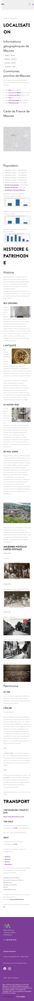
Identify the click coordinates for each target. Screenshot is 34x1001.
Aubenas (7, 856)
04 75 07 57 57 (11, 940)
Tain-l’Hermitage (13, 100)
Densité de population (12, 185)
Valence (7, 861)
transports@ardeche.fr (17, 899)
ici (4, 907)
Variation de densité (11, 187)
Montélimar (8, 864)
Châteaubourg (13, 103)
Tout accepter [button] (20, 996)
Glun (10, 90)
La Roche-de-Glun (14, 95)
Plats (10, 98)
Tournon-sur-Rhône (14, 92)
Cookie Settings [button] (8, 996)
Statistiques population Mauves (15, 190)
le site (15, 828)
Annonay (8, 859)
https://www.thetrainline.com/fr (13, 816)
